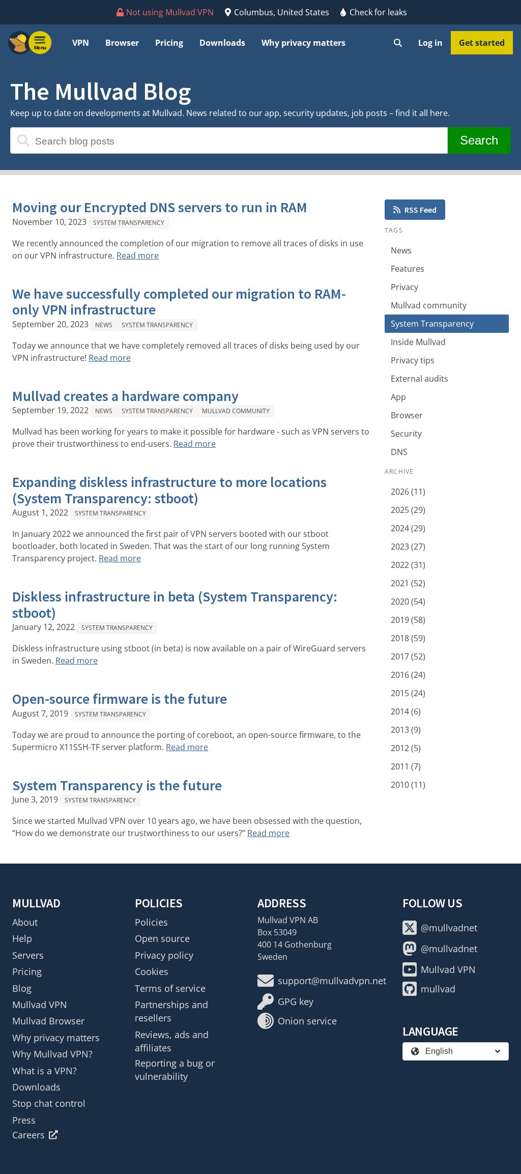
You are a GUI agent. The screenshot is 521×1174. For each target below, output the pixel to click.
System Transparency (128, 222)
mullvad (438, 989)
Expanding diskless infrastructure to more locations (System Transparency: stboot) (169, 490)
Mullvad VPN (39, 1004)
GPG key (295, 1001)
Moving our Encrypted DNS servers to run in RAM (159, 207)
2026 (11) (408, 491)
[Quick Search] (398, 42)
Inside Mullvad (418, 342)
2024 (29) (408, 528)
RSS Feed (420, 210)
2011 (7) (406, 766)
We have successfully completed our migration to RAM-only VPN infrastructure (179, 301)
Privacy (404, 287)
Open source (162, 938)
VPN (80, 42)
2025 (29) (408, 510)
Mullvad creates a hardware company (125, 396)
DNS (399, 451)
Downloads (222, 42)
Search (479, 140)
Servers (28, 955)
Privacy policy (164, 955)
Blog (22, 988)
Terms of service (170, 988)
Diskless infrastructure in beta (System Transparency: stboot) (174, 604)
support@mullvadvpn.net (332, 981)
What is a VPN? (44, 1071)
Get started (482, 42)
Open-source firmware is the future (119, 699)
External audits (419, 378)
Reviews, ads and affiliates (172, 1041)
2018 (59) (408, 638)
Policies (151, 922)
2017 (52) (408, 656)
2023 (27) (408, 546)
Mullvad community (236, 411)
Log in (430, 42)
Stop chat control (48, 1103)
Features (407, 268)
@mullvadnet (449, 928)
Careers (28, 1135)
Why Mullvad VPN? (52, 1054)
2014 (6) (406, 711)
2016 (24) (408, 674)
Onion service (307, 1021)
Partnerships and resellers (171, 1011)
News (103, 325)
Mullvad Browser (48, 1021)
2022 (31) (408, 564)
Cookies (151, 971)
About (25, 922)
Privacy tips (413, 360)
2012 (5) (406, 748)
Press (24, 1120)
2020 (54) (408, 601)
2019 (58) (408, 619)
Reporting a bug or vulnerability (175, 1069)
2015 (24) (408, 693)
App (398, 397)
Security (406, 433)
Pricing (169, 42)
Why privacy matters (303, 42)
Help (22, 938)
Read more (138, 255)
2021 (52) (408, 583)
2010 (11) (408, 784)
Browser (122, 42)
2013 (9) (406, 729)
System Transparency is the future (117, 785)
